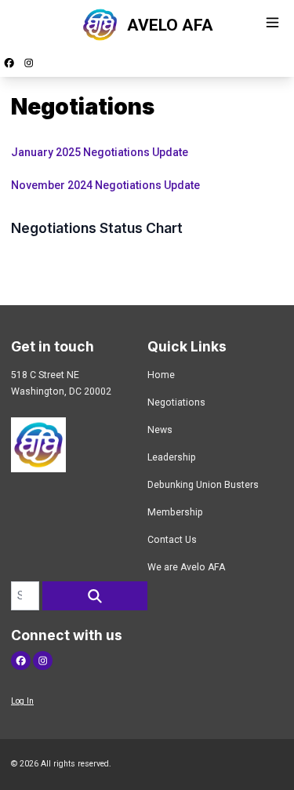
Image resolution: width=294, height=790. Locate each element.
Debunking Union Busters (203, 484)
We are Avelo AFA (186, 567)
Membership (175, 512)
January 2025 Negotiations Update (99, 152)
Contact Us (172, 539)
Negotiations (176, 402)
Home (161, 375)
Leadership (171, 457)
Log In (22, 701)
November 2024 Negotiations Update (106, 185)
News (159, 429)
